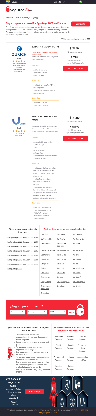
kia (17, 17)
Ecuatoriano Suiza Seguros (83, 348)
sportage (26, 17)
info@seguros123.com (48, 413)
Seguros (9, 17)
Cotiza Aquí (34, 391)
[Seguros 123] (48, 9)
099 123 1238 (83, 410)
